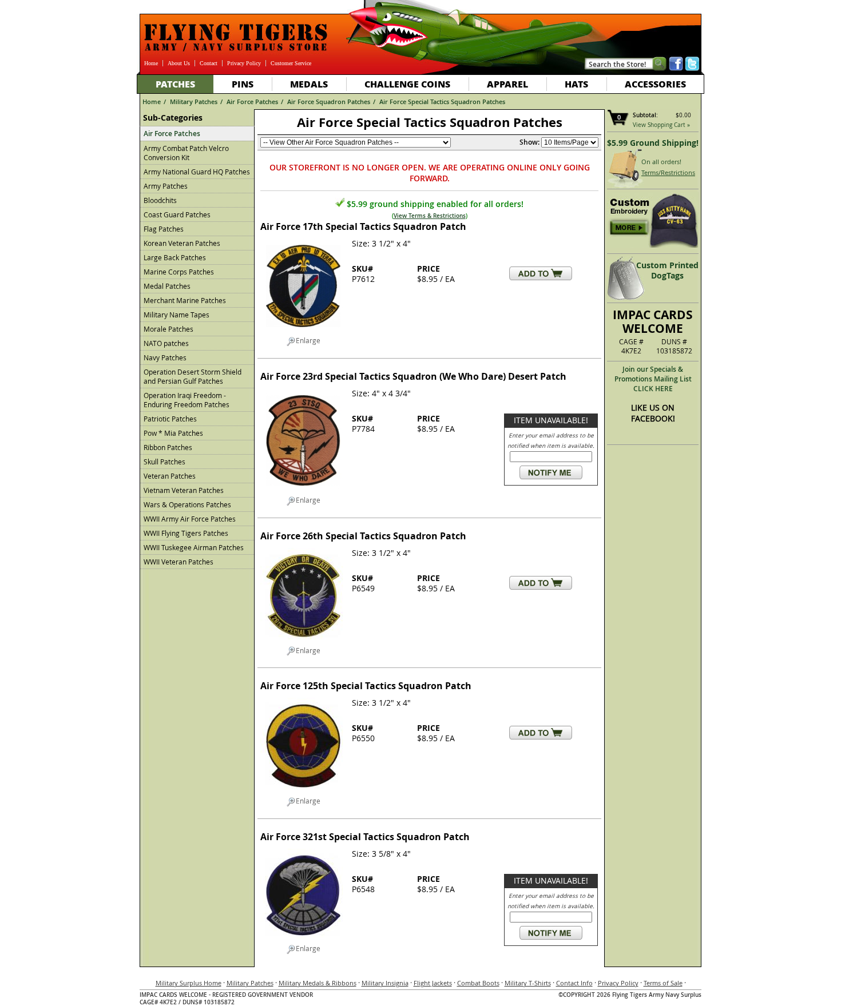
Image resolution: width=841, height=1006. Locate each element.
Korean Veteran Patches (182, 243)
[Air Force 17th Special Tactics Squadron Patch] (303, 331)
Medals (309, 83)
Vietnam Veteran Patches (184, 490)
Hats (576, 83)
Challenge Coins (407, 83)
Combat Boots (478, 983)
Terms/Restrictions (668, 172)
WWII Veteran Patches (178, 561)
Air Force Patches (252, 101)
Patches (175, 83)
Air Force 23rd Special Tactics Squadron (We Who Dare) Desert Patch (413, 376)
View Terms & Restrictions (430, 216)
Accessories (655, 83)
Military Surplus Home (188, 983)
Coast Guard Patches (177, 214)
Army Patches (166, 185)
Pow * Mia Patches (173, 433)
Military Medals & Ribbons (317, 983)
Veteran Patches (170, 475)
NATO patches (166, 343)
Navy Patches (165, 357)
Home (151, 63)
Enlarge (308, 340)
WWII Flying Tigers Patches (186, 533)
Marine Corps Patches (179, 271)
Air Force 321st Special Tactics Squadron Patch (365, 836)
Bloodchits (160, 200)
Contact (208, 63)
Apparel (507, 83)
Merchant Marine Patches (185, 300)
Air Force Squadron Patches (328, 101)
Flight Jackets (433, 983)
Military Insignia (385, 983)
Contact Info (574, 983)
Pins (242, 83)
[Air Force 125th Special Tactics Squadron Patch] (303, 791)
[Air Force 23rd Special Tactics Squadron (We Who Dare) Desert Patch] (303, 490)
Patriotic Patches (170, 418)
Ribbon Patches (168, 447)
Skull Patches (164, 461)
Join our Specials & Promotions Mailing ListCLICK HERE (653, 378)
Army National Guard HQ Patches (197, 171)
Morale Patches (168, 328)
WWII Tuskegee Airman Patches (194, 547)
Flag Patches (164, 228)
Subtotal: (645, 115)
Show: (529, 142)
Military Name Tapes (176, 314)
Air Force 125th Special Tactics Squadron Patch (365, 685)
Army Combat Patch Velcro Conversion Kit (186, 153)
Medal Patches (167, 286)
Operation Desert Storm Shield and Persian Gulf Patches (192, 376)
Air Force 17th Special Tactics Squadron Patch (363, 226)
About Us (179, 63)
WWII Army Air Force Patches (190, 518)
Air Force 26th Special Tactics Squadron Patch (363, 536)
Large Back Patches (175, 257)
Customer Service (291, 63)
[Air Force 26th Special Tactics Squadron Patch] (303, 641)
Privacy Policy (244, 63)
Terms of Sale (663, 983)
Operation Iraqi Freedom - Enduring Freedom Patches (186, 400)
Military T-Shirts (528, 983)
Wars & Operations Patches (187, 504)
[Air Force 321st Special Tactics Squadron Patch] (303, 939)
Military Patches (193, 101)
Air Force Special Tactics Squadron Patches (442, 101)
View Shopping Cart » (661, 125)
